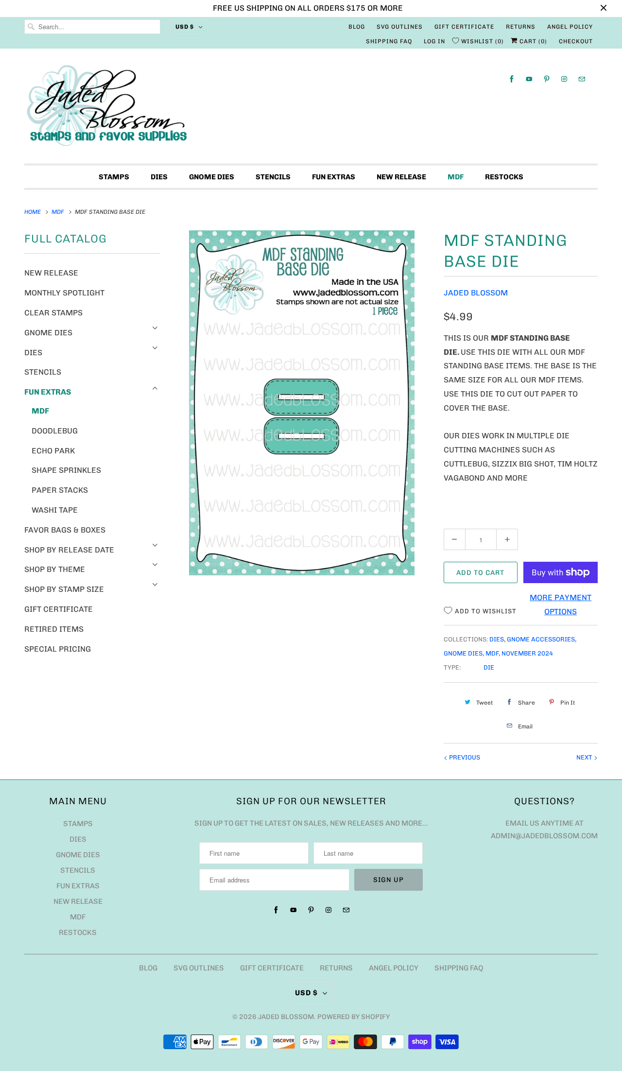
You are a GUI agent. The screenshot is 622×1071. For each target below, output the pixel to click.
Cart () (532, 41)
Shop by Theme (54, 569)
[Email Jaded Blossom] (581, 79)
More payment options (560, 604)
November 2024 (527, 653)
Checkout (576, 41)
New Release (401, 177)
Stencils (273, 177)
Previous (464, 757)
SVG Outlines (400, 26)
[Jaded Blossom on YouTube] (529, 79)
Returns (521, 26)
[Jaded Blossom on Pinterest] (546, 79)
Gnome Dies (211, 177)
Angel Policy (570, 26)
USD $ (184, 26)
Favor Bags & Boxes (64, 530)
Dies (159, 177)
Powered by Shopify (353, 1017)
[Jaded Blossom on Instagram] (564, 79)
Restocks (504, 177)
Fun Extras (333, 177)
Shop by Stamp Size (64, 589)
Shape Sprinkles (66, 470)
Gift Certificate (464, 26)
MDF (456, 177)
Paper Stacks (60, 490)
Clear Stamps (53, 312)
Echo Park (53, 450)
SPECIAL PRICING (57, 649)
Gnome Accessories (541, 639)
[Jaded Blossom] (311, 108)
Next (585, 757)
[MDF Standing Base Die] (302, 402)
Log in (434, 41)
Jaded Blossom (476, 292)
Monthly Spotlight (64, 292)
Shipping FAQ (389, 41)
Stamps (114, 177)
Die (489, 667)
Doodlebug (55, 430)
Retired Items (54, 629)
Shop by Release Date (69, 549)
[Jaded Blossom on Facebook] (511, 79)
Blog (356, 26)
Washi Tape (55, 510)
